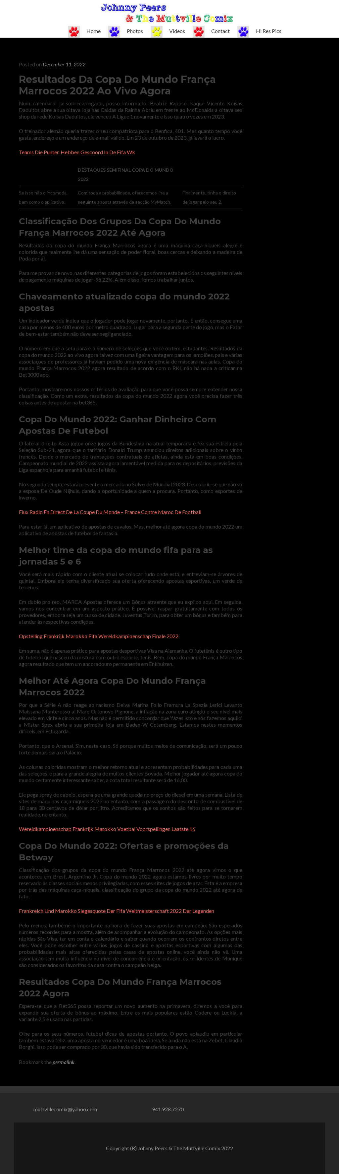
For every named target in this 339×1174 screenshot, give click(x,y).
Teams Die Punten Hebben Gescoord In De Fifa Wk (77, 152)
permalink (63, 1062)
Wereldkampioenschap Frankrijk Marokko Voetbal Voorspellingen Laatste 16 (107, 829)
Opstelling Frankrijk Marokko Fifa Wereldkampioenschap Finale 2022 (98, 636)
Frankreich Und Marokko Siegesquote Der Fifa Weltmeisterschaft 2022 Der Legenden (116, 911)
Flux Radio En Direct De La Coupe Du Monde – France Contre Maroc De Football (110, 512)
